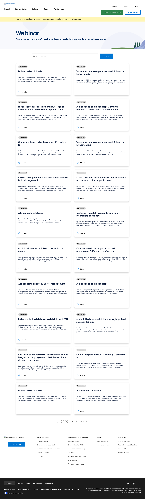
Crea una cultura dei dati (46, 445)
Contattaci (114, 6)
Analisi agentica (42, 441)
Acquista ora (133, 12)
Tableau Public (73, 441)
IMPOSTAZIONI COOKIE (71, 489)
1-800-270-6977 (126, 6)
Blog (28, 483)
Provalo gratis (16, 444)
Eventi (70, 468)
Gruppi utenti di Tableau (76, 445)
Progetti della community (77, 456)
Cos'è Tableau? (43, 437)
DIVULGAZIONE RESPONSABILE (51, 489)
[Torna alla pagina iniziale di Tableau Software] (12, 3)
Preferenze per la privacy (16, 493)
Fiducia (20, 483)
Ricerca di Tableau (43, 453)
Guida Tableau (123, 449)
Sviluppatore (37, 483)
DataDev (71, 453)
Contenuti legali (9, 489)
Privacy (36, 489)
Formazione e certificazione (128, 445)
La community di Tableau (78, 437)
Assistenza (122, 437)
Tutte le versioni (123, 453)
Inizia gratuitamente (112, 12)
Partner (99, 437)
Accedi (137, 6)
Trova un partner (102, 441)
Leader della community (76, 449)
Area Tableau (72, 460)
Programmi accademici (76, 464)
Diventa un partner (103, 445)
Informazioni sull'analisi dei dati (48, 449)
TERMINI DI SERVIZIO (24, 489)
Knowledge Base (124, 441)
